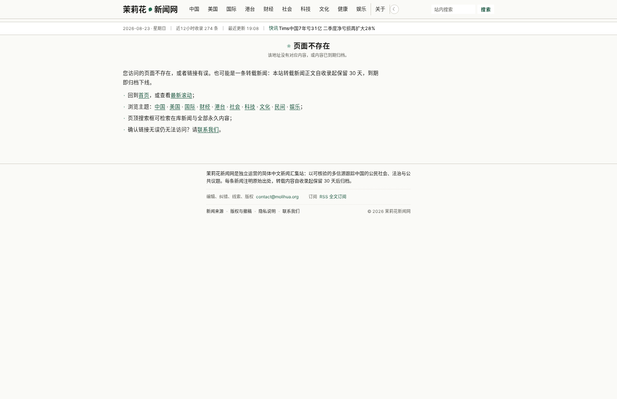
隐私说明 (267, 211)
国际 (231, 9)
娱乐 (361, 9)
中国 (194, 9)
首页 (144, 95)
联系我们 (208, 129)
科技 (306, 9)
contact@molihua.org (277, 196)
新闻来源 (215, 211)
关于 (380, 9)
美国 (213, 9)
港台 (250, 9)
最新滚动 (181, 95)
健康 (343, 9)
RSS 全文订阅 (333, 196)
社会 (287, 9)
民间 (280, 107)
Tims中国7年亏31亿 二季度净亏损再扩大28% (327, 28)
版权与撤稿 (241, 211)
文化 (324, 9)
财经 (269, 9)
